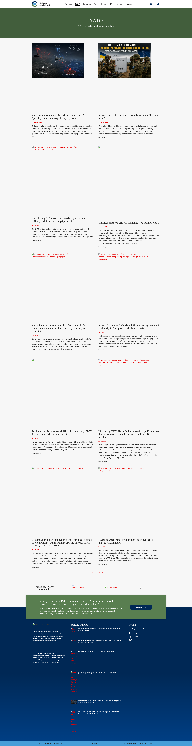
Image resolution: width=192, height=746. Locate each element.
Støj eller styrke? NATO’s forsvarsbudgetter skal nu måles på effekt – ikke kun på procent (59, 220)
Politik (96, 4)
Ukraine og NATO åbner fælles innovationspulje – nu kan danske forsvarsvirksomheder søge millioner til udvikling (129, 434)
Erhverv (104, 4)
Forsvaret (68, 4)
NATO (77, 4)
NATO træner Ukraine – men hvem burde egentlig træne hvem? (128, 117)
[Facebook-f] (154, 4)
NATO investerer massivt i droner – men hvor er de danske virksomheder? (126, 541)
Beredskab (87, 4)
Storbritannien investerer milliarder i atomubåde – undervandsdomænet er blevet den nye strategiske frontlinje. (59, 328)
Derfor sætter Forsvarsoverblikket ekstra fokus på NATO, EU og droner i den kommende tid (62, 433)
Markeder (119, 4)
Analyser (129, 4)
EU (111, 4)
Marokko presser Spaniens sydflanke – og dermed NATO (128, 222)
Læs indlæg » (36, 140)
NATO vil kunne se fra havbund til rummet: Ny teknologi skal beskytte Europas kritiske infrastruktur (128, 327)
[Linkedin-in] (151, 4)
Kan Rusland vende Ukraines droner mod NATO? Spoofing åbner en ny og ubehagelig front (58, 117)
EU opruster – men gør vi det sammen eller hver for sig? (96, 651)
